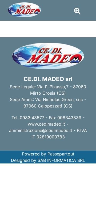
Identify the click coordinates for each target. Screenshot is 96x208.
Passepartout (60, 154)
